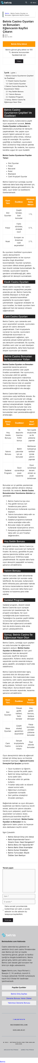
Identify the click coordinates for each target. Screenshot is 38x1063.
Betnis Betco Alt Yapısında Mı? (20, 845)
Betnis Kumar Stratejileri (18, 850)
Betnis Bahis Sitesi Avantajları (20, 847)
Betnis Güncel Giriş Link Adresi (21, 837)
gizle (13, 73)
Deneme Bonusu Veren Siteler (19, 998)
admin (6, 35)
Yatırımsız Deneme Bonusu (19, 1003)
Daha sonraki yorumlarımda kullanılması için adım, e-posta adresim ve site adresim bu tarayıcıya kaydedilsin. (17, 910)
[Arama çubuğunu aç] (26, 2)
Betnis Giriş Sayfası (19, 994)
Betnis (7, 13)
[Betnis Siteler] (7, 2)
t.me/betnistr (19, 1019)
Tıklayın (19, 61)
